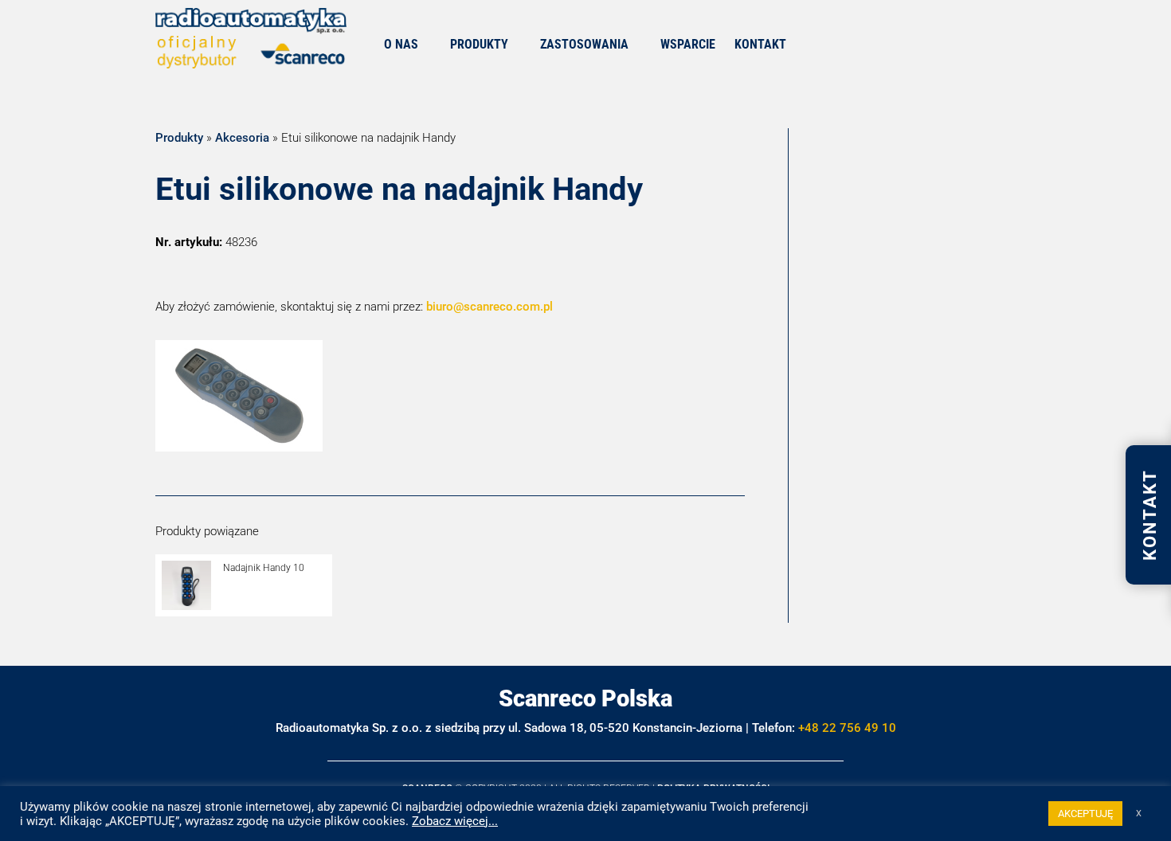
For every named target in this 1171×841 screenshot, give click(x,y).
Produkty (179, 138)
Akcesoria (242, 138)
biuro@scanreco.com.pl (489, 306)
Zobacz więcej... (455, 821)
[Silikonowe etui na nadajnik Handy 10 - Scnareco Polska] (239, 447)
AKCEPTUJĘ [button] (1085, 813)
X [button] (1139, 813)
